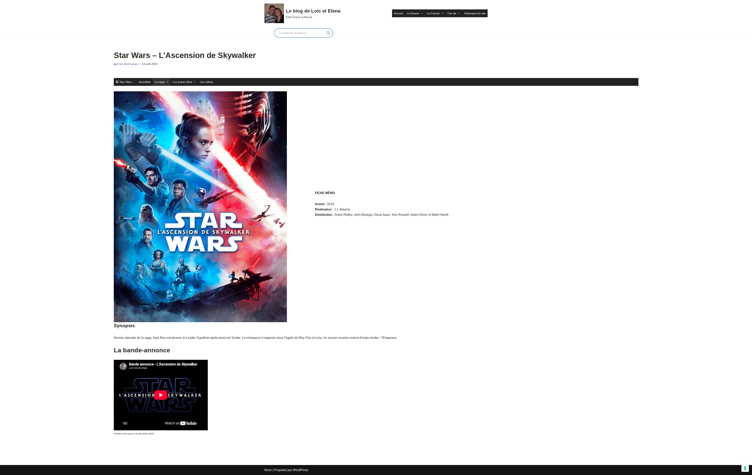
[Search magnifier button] (328, 33)
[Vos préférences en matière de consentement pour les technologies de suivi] (745, 468)
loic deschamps (128, 63)
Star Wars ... (127, 81)
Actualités (145, 81)
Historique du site (475, 13)
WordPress (300, 470)
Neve (268, 470)
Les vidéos (206, 81)
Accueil (398, 13)
